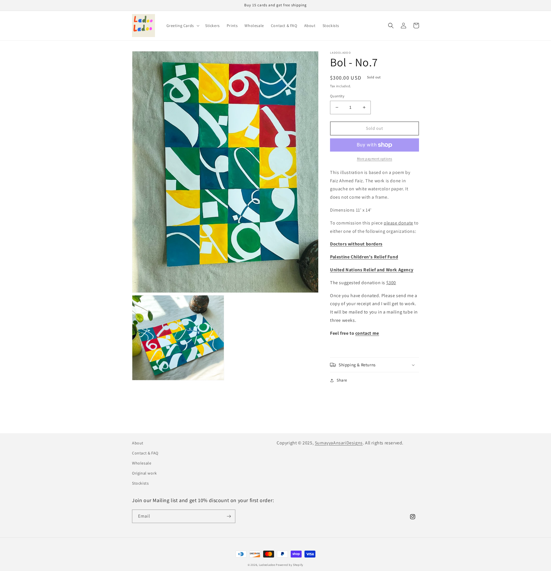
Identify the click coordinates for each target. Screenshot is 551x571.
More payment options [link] (374, 158)
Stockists (140, 483)
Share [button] (342, 380)
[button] (182, 26)
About (137, 443)
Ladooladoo (267, 565)
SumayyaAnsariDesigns (339, 443)
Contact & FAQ (145, 453)
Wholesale (141, 463)
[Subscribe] (228, 516)
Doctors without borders (356, 244)
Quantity (337, 96)
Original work (144, 473)
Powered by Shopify (289, 565)
